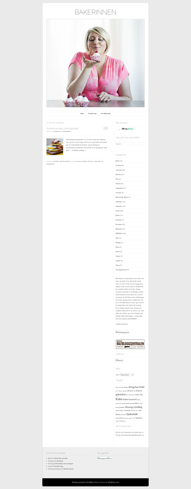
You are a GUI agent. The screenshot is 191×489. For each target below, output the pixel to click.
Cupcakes (119, 170)
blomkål (121, 387)
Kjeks (118, 215)
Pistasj (133, 410)
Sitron (118, 414)
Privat (118, 251)
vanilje (117, 421)
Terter (118, 265)
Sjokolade (132, 414)
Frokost (118, 183)
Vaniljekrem (122, 421)
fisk (135, 391)
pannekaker (50, 164)
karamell (133, 399)
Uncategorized (65, 161)
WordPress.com (113, 482)
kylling (132, 403)
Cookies (118, 165)
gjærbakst (121, 394)
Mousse (117, 410)
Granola (118, 193)
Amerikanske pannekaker (62, 128)
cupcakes (124, 391)
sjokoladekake (120, 418)
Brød (117, 161)
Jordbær (137, 395)
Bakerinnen (67, 131)
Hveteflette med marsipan (64, 463)
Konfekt (118, 220)
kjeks (138, 399)
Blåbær (84, 161)
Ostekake (127, 410)
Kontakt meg (92, 113)
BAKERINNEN (95, 12)
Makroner (119, 229)
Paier (117, 238)
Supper (118, 261)
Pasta (117, 247)
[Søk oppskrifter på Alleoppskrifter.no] (122, 332)
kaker (125, 399)
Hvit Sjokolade (130, 394)
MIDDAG (119, 233)
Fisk (117, 179)
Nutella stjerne (69, 469)
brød (141, 386)
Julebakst (119, 202)
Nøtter (122, 410)
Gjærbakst (119, 188)
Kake (119, 399)
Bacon (78, 161)
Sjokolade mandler (61, 458)
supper (130, 418)
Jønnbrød (60, 461)
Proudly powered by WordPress (83, 482)
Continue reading (79, 150)
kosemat (122, 403)
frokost (90, 161)
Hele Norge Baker (122, 197)
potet (136, 410)
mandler (122, 407)
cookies (120, 391)
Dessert (118, 174)
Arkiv (118, 375)
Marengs (129, 407)
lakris (137, 403)
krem (127, 403)
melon (101, 161)
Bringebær (134, 387)
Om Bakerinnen (106, 113)
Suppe (126, 418)
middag (138, 407)
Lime (140, 403)
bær (116, 391)
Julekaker (119, 206)
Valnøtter (138, 418)
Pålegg (118, 242)
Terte (133, 418)
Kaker (118, 211)
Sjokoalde (123, 414)
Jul (141, 394)
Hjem (82, 113)
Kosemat (56, 161)
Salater (118, 256)
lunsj (96, 161)
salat (139, 410)
